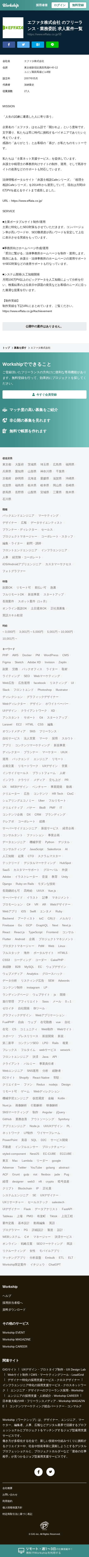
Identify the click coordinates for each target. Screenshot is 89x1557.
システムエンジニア (15, 1195)
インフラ (8, 780)
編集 (50, 724)
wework (65, 1049)
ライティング (11, 676)
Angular (47, 1112)
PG (26, 1230)
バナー (31, 807)
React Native (41, 1077)
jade (57, 1174)
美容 (24, 1140)
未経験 (6, 966)
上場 (20, 1216)
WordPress (51, 655)
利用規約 (7, 1501)
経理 (5, 1181)
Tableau (7, 1216)
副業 (5, 669)
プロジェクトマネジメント (56, 939)
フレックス (9, 1049)
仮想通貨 (38, 1098)
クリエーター (11, 793)
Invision (50, 662)
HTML (30, 724)
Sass (45, 1001)
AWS (15, 655)
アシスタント (11, 717)
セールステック (38, 1202)
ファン (28, 1084)
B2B (17, 966)
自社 (67, 1022)
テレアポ (8, 821)
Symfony (64, 1119)
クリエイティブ (12, 807)
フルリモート (57, 800)
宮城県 (44, 492)
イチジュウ (37, 1264)
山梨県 (32, 492)
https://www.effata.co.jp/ (43, 34)
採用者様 (42, 5)
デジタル (64, 842)
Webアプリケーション (50, 1015)
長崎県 (70, 485)
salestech (58, 1202)
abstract (64, 1167)
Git (41, 717)
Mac (15, 1160)
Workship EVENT (13, 1332)
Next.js (66, 925)
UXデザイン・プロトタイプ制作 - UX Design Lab (54, 1369)
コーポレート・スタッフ (57, 536)
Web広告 (8, 683)
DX (29, 814)
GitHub (7, 1119)
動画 (69, 786)
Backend (8, 918)
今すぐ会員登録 (46, 394)
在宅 (5, 1029)
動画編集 (39, 1223)
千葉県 (60, 471)
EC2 (19, 724)
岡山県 (57, 485)
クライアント (11, 1063)
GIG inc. (35, 1534)
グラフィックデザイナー (43, 696)
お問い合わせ (9, 1494)
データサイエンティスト (47, 522)
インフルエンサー (26, 1147)
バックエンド (21, 759)
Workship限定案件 (14, 1264)
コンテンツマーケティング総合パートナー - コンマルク (46, 1406)
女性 (32, 1250)
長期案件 (8, 601)
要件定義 (8, 1223)
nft (40, 1181)
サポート (29, 717)
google (56, 1160)
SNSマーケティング (15, 1112)
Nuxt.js (6, 1105)
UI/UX (40, 890)
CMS (65, 655)
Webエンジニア (12, 1070)
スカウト (67, 738)
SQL (34, 1140)
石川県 (6, 499)
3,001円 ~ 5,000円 (31, 631)
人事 (5, 557)
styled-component (14, 1153)
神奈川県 (46, 471)
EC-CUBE (49, 1153)
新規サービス (50, 828)
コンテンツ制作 (12, 987)
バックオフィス (32, 669)
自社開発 (24, 1008)
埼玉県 (44, 464)
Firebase (8, 925)
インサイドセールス (15, 773)
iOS (23, 911)
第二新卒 (8, 1043)
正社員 (47, 1188)
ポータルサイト (44, 952)
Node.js (35, 1126)
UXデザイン (50, 766)
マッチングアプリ (14, 1257)
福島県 (19, 485)
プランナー (31, 752)
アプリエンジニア (14, 1126)
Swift (33, 911)
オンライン (9, 1243)
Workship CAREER (14, 1346)
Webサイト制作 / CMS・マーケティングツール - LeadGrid (46, 1374)
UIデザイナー (11, 1209)
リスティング (58, 683)
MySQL (29, 966)
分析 (45, 1070)
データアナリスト (46, 1209)
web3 (31, 1181)
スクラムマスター (49, 856)
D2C (44, 1140)
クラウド (24, 780)
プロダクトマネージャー (18, 946)
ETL (61, 1257)
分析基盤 (35, 1257)
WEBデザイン (19, 786)
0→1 (68, 1001)
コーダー (41, 960)
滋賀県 (57, 478)
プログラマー (11, 1230)
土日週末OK (39, 608)
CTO (31, 856)
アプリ (6, 745)
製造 (50, 1230)
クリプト (8, 1188)
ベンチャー (39, 786)
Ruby (58, 911)
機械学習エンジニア (15, 1098)
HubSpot (65, 863)
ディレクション (12, 696)
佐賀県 (6, 485)
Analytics (32, 973)
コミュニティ (28, 1029)
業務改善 (21, 1119)
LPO (45, 1043)
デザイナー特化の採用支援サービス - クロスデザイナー (44, 1380)
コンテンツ (41, 793)
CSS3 (6, 960)
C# (28, 904)
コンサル (68, 932)
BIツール (39, 1008)
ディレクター (11, 752)
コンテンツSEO (28, 1043)
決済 (35, 1056)
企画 (32, 939)
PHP (5, 655)
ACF (5, 1174)
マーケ (43, 738)
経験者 (56, 1070)
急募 (53, 587)
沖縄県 (70, 478)
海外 (27, 952)
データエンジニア (14, 842)
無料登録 (78, 5)
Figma (6, 662)
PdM (41, 946)
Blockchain (25, 1188)
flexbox (46, 1174)
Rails (55, 1043)
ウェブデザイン (56, 966)
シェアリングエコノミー (18, 800)
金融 (51, 1098)
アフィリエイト (28, 1001)
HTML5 (62, 952)
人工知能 (8, 856)
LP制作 (28, 1133)
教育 (55, 876)
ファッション (35, 835)
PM (38, 655)
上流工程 (67, 1216)
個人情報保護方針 (12, 1507)
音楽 (45, 876)
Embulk (50, 1257)
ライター (52, 669)
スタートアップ (53, 594)
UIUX (64, 752)
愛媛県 (44, 478)
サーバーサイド (12, 897)
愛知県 (19, 471)
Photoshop (45, 689)
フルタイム (28, 1049)
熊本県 (70, 492)
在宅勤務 (46, 1022)
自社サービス (11, 738)
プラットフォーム (44, 773)
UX (4, 786)
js (55, 994)
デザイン (35, 703)
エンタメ (46, 911)
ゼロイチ (8, 1008)
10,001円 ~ (9, 638)
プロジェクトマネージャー (19, 536)
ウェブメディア (12, 973)
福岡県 (70, 464)
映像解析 (52, 1105)
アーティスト (26, 918)
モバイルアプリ (49, 1250)
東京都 (6, 464)
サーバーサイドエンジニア (19, 828)
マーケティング (48, 515)
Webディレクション (47, 1091)
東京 (5, 1160)
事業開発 (56, 786)
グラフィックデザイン (16, 1015)
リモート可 (23, 587)
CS (14, 1029)
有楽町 (41, 1216)
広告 (27, 793)
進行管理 (8, 1001)
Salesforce (54, 849)
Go (20, 925)
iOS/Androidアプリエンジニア (21, 564)
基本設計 (24, 1223)
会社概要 (7, 1488)
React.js (19, 932)
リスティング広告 (32, 980)
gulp (26, 1174)
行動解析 (36, 1105)
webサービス (47, 1049)
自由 (21, 1022)
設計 (60, 1230)
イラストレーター (26, 876)
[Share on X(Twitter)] (23, 45)
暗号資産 (63, 1181)
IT (61, 807)
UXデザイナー (49, 1195)
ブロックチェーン (53, 1147)
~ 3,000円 (8, 631)
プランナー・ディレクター (19, 529)
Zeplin (63, 662)
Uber (41, 800)
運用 (5, 759)
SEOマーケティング (49, 1243)
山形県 (32, 471)
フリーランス (48, 731)
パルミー (29, 1063)
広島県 (57, 464)
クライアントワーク (34, 710)
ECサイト (8, 1077)
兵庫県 (6, 471)
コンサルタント (12, 835)
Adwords (64, 980)
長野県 (19, 492)
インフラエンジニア (54, 550)
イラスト (32, 897)
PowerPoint (9, 1140)
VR (36, 904)
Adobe (6, 876)
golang (50, 1167)
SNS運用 (32, 1070)
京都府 (6, 478)
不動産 (6, 1147)
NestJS (34, 1153)
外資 (65, 869)
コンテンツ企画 (12, 814)
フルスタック (11, 952)
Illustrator (62, 689)
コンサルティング (14, 849)
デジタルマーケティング (40, 863)
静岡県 (19, 478)
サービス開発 (59, 1140)
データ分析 (9, 980)
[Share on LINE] (52, 45)
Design (66, 1084)
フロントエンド (23, 689)
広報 (24, 522)
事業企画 (54, 835)
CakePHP (57, 960)
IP (37, 1188)
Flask (27, 1209)
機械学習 (35, 842)
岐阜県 (44, 485)
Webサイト (64, 1029)
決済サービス (63, 1236)
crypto (50, 1181)
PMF (52, 807)
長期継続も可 (11, 890)
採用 (55, 738)
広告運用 (24, 683)
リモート (58, 759)
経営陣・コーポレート (26, 557)
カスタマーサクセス (58, 564)
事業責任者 (46, 1063)
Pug (66, 1174)
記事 (45, 897)
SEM (51, 980)
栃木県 (32, 485)
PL (68, 1126)
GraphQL (42, 925)
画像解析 (21, 1105)
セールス (47, 529)
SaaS (6, 869)
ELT (70, 1257)
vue (58, 1022)
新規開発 (48, 1036)
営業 (64, 766)
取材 (64, 669)
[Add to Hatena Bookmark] (38, 45)
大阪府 (19, 464)
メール (57, 1001)
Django (7, 883)
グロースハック (52, 973)
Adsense (8, 1167)
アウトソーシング (42, 1119)
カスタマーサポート (26, 869)
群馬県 (6, 492)
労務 (15, 669)
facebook (40, 683)
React (6, 932)
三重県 (57, 492)
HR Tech (57, 793)
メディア (39, 780)
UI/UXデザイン (53, 1126)
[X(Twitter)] (50, 1472)
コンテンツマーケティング (32, 745)
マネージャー (42, 1236)
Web (51, 946)
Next (55, 925)
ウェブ (32, 1022)
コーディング (22, 960)
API (54, 1056)
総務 (42, 821)
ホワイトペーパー (57, 703)
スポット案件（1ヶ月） (33, 601)
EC (40, 966)
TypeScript (35, 932)
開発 (63, 994)
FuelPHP (8, 1022)
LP (45, 987)
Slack (6, 689)
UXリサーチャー (13, 1202)
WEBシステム (11, 1236)
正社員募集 (58, 608)
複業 (65, 1043)
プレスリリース (28, 1036)
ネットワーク (11, 1133)
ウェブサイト (41, 994)
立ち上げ (55, 780)
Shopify (24, 1077)
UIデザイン (9, 710)
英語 (52, 1223)
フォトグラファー (14, 571)
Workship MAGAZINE (16, 1339)
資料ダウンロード (14, 1309)
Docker (27, 655)
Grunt (16, 1174)
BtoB (42, 807)
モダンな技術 (46, 883)
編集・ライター (12, 543)
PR (67, 780)
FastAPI (67, 1209)
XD (53, 710)
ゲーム (25, 1091)
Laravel (7, 724)
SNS (32, 731)
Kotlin (61, 1098)
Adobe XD (34, 662)
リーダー (42, 1160)
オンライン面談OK (14, 608)
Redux (40, 1084)
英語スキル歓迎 (12, 615)
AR (44, 904)
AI (66, 849)
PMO (29, 1216)
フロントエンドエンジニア (19, 550)
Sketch (19, 662)
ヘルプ (6, 1295)
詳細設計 (37, 1230)
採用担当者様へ (12, 1302)
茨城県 (32, 464)
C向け (51, 918)
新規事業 (34, 594)
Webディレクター (14, 703)
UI (72, 683)
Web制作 (47, 1029)
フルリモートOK (13, 594)
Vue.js (52, 890)
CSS (40, 724)
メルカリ (65, 918)
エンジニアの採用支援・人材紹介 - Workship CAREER (43, 1395)
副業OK (7, 587)
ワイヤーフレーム (48, 1133)
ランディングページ (15, 994)
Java (45, 1056)
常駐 (56, 1077)
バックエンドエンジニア (18, 515)
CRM (38, 814)
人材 (62, 773)
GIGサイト (9, 1369)
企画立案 (8, 766)
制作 (35, 1112)
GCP (29, 925)
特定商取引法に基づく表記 (17, 1514)
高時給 (28, 890)
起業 (21, 856)
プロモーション (12, 904)
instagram (33, 987)
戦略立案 (26, 1243)
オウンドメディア (14, 731)
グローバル (50, 869)
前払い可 (40, 587)
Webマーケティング (47, 676)
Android (20, 939)
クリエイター (11, 1084)
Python (49, 842)
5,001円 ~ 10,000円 (60, 631)
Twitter (22, 1167)
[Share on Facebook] (9, 45)
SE (34, 1195)
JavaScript (36, 849)
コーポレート (26, 821)
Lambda (27, 1160)
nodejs (53, 1084)
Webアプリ (9, 911)
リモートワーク (28, 766)
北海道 (32, 478)
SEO (27, 676)
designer (18, 1181)
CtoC (70, 793)
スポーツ (8, 1036)
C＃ (26, 1236)
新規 (61, 1036)
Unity (64, 876)
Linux (61, 946)
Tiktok (53, 1216)
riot (35, 1174)
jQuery (60, 1112)
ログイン (60, 5)
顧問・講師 (34, 543)
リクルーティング (14, 1250)
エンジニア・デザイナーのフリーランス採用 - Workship (47, 1390)
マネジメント (60, 897)
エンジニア (41, 759)
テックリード (11, 863)
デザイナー (9, 522)
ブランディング (55, 814)
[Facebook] (38, 1472)
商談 (69, 1243)
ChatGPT (55, 1264)
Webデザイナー (60, 904)
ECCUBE (66, 1153)
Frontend (52, 932)
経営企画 (68, 828)
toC (41, 918)
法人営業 (29, 738)
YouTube (36, 1167)
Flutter (6, 939)
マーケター (49, 752)
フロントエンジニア (15, 1056)
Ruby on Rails (25, 883)
